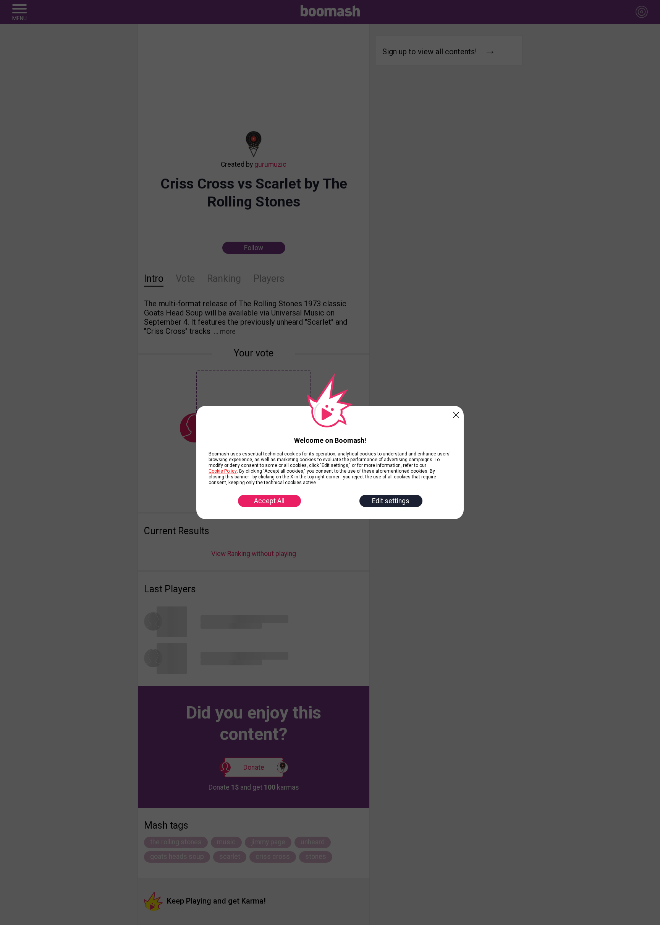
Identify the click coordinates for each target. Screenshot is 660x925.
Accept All (269, 501)
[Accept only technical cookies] (456, 413)
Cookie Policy (223, 471)
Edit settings (390, 501)
